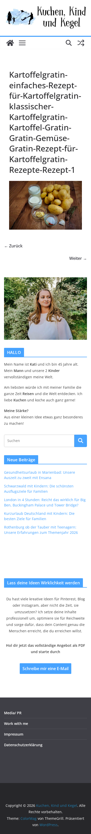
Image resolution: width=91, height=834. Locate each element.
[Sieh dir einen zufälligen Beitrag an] (81, 43)
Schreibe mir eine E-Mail (45, 668)
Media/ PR (12, 712)
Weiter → (78, 258)
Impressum (13, 734)
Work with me (16, 723)
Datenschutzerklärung (23, 744)
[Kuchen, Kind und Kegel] (10, 43)
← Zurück (13, 246)
